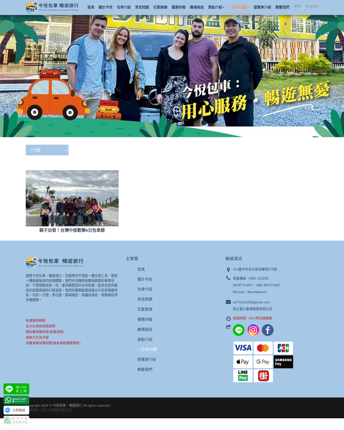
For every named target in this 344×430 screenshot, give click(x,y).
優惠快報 (144, 319)
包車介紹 (144, 289)
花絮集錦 (144, 309)
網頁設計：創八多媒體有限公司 (49, 410)
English (312, 6)
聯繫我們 (144, 369)
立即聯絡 (18, 410)
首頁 (141, 269)
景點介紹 (144, 340)
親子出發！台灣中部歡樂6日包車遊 (72, 230)
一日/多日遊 (147, 349)
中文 (297, 6)
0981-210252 (259, 278)
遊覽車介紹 (146, 359)
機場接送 (144, 329)
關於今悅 (144, 279)
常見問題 (144, 299)
